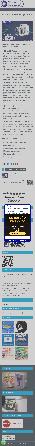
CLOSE (17, 242)
